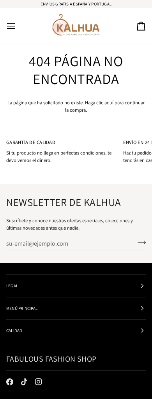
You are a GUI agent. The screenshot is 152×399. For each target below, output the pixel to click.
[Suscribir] (139, 242)
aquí (108, 102)
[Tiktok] (24, 381)
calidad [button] (14, 330)
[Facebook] (9, 381)
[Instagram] (38, 381)
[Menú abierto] (18, 26)
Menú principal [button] (21, 308)
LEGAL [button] (12, 285)
